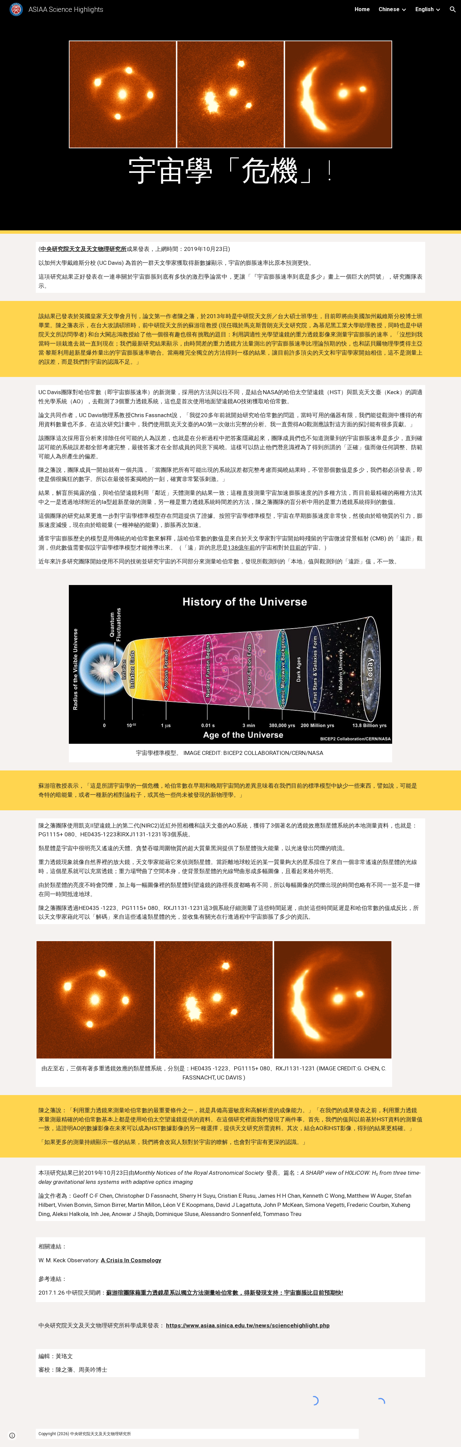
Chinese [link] (389, 9)
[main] (230, 170)
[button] (453, 9)
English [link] (424, 9)
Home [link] (362, 9)
